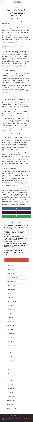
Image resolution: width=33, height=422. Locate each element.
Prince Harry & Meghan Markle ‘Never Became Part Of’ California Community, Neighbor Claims (15, 245)
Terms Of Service (5, 419)
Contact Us (8, 418)
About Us (3, 418)
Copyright (14, 418)
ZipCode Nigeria (22, 416)
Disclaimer (20, 418)
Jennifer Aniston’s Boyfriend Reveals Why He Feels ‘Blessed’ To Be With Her (16, 249)
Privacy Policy (26, 418)
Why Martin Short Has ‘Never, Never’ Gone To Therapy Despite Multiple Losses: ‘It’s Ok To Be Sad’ (16, 227)
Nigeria (16, 7)
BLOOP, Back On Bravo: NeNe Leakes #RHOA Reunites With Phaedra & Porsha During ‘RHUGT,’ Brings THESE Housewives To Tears (15, 239)
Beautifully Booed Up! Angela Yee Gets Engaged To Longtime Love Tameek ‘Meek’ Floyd (15, 232)
